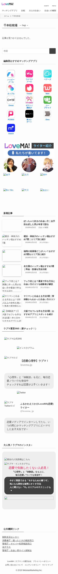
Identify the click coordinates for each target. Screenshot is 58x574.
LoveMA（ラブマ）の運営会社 (19, 561)
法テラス (6, 547)
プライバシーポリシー (42, 561)
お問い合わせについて (14, 565)
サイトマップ (47, 565)
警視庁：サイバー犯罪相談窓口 (17, 543)
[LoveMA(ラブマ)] (7, 4)
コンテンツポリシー (33, 565)
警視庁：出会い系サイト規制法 (17, 550)
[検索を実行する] (52, 51)
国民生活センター (10, 537)
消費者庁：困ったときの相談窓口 (18, 540)
